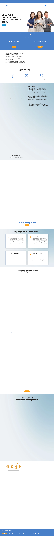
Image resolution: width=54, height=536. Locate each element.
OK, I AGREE (4, 533)
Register (47, 0)
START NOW (4, 25)
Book (33, 5)
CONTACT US (40, 46)
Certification (21, 5)
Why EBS (29, 5)
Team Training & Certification (40, 41)
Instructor (25, 5)
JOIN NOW (13, 46)
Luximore (32, 533)
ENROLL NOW (27, 391)
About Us (36, 5)
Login (45, 0)
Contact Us (40, 5)
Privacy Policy (11, 533)
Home (17, 5)
